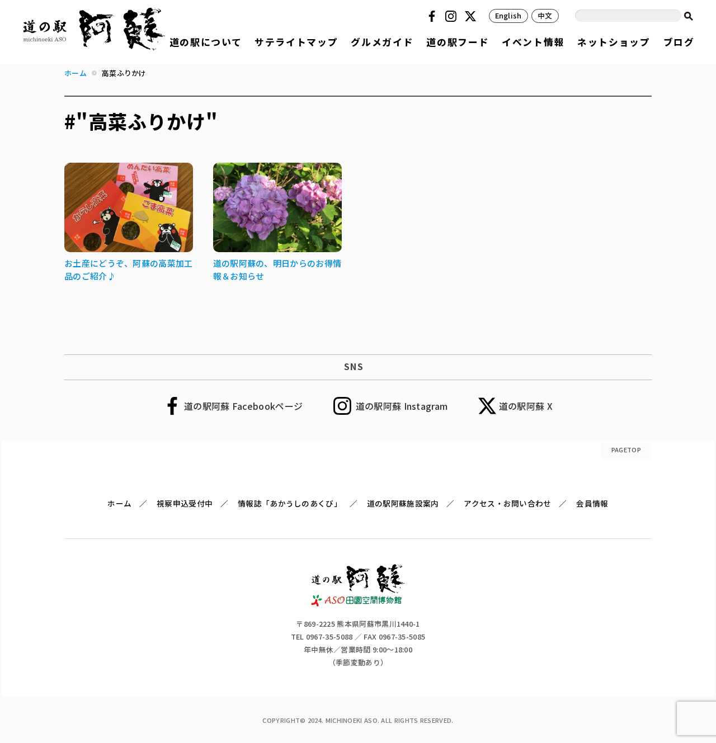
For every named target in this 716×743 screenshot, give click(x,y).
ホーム (119, 503)
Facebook (433, 16)
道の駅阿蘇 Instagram (402, 406)
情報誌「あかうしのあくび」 (290, 503)
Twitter (472, 16)
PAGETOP (626, 449)
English (508, 15)
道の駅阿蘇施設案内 (403, 503)
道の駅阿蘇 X (526, 406)
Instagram (452, 16)
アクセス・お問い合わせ (507, 503)
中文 (545, 15)
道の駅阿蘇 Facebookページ (243, 406)
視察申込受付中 (185, 503)
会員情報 (592, 503)
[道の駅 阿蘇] (358, 603)
